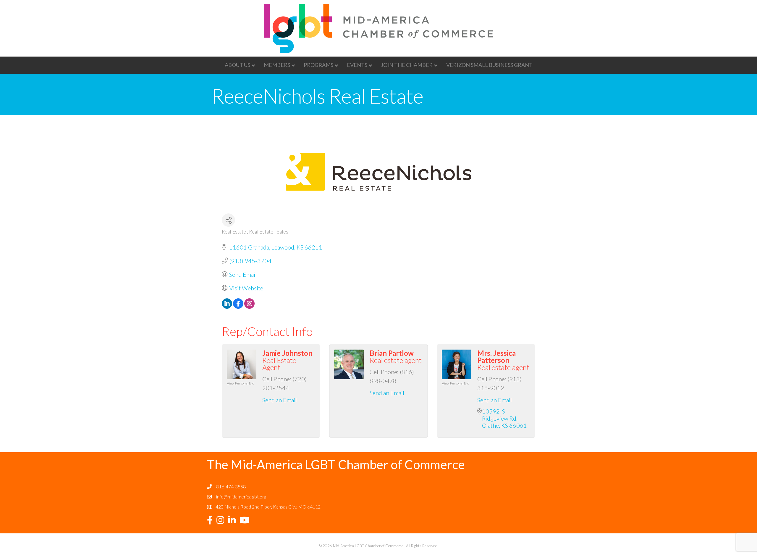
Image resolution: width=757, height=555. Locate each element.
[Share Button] (228, 220)
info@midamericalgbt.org (241, 496)
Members (277, 65)
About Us (237, 65)
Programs (318, 65)
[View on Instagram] (249, 306)
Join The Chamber (407, 65)
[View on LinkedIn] (227, 306)
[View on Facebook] (238, 306)
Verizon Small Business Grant (489, 65)
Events (357, 65)
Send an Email (279, 399)
